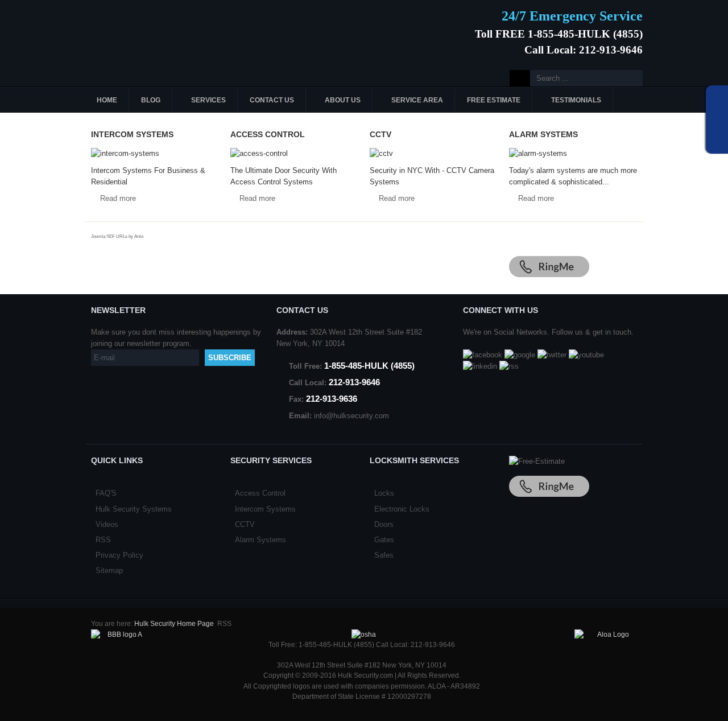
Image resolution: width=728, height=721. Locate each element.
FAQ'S (106, 493)
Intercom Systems (265, 509)
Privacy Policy (119, 555)
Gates (384, 539)
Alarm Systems (260, 539)
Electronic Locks (401, 509)
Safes (384, 555)
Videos (107, 524)
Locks (384, 493)
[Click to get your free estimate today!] (537, 461)
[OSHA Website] (363, 634)
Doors (384, 524)
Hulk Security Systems (134, 509)
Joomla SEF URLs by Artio (117, 236)
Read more (118, 198)
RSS (103, 539)
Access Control (260, 493)
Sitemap (109, 570)
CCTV (245, 524)
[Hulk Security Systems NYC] (169, 30)
